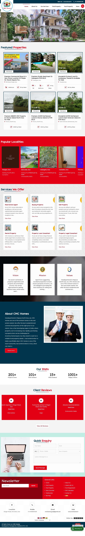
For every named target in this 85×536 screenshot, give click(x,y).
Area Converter (50, 490)
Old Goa (80, 169)
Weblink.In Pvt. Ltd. (22, 526)
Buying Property (37, 205)
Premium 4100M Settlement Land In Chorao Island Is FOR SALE (41, 117)
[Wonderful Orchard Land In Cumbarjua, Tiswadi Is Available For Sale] (70, 63)
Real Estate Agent (11, 205)
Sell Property (63, 205)
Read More (16, 407)
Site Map (48, 495)
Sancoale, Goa (7, 169)
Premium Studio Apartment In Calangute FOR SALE (41, 77)
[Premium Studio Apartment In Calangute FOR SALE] (43, 63)
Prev (3, 162)
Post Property (68, 6)
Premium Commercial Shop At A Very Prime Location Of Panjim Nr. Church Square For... (15, 78)
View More (8, 218)
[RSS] (66, 495)
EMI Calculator (69, 490)
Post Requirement (70, 488)
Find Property (56, 6)
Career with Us (69, 485)
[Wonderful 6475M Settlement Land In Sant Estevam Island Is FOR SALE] (70, 102)
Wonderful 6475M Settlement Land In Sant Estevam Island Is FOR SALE (69, 117)
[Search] (82, 6)
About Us (34, 6)
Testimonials (49, 493)
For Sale (9, 71)
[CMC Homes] (7, 6)
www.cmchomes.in (73, 511)
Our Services (45, 6)
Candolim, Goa (44, 169)
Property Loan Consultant (41, 233)
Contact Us (68, 493)
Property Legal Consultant (68, 233)
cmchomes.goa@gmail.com (53, 511)
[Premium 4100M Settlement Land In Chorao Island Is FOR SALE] (43, 102)
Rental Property (10, 233)
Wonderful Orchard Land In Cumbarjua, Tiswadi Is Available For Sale (69, 78)
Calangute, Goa (26, 169)
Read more (11, 350)
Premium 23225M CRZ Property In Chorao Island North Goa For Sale (15, 117)
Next (81, 162)
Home (26, 6)
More (77, 6)
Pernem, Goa (63, 169)
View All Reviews (42, 426)
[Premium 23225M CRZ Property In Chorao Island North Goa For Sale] (16, 102)
